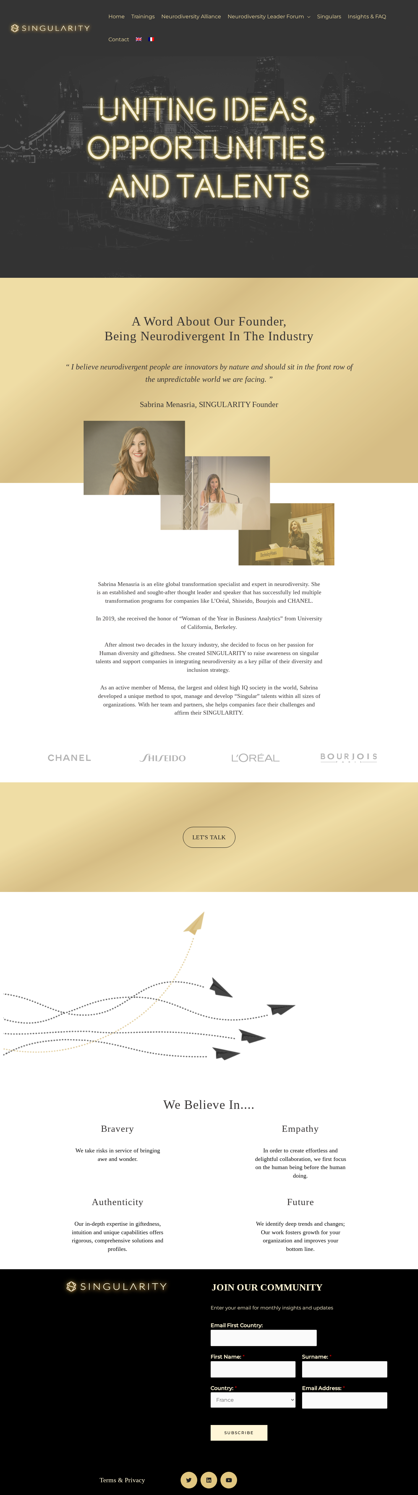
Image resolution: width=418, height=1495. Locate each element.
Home (116, 16)
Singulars (329, 16)
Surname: (316, 1357)
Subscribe (239, 1432)
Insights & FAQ (367, 16)
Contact (118, 39)
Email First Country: (237, 1325)
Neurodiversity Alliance (191, 16)
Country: (224, 1388)
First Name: (228, 1357)
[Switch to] (139, 39)
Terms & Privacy (122, 1480)
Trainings (143, 16)
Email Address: (323, 1388)
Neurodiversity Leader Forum (266, 16)
